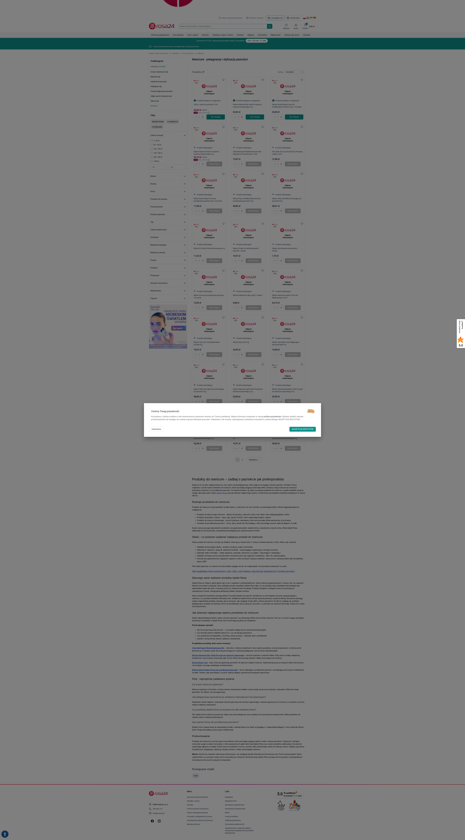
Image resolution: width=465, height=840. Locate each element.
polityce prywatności (272, 416)
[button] (311, 411)
